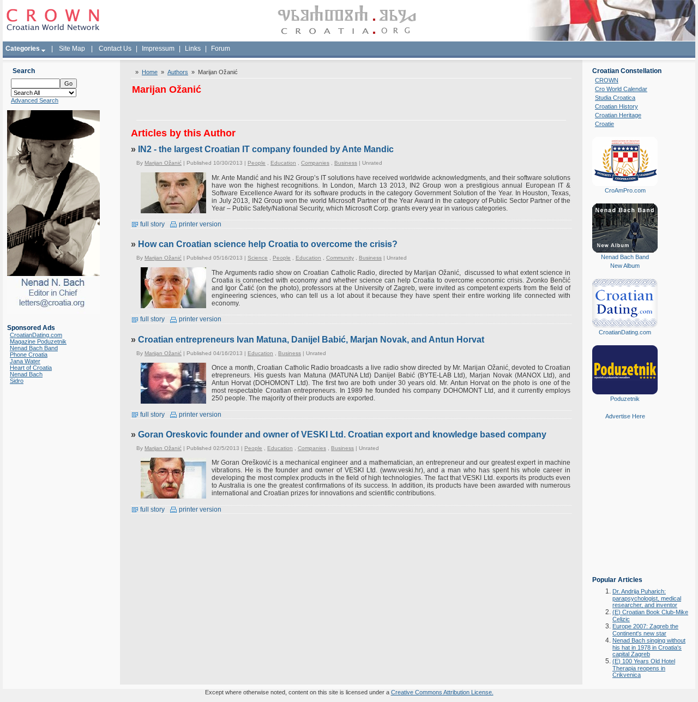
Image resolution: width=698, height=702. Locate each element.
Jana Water (25, 361)
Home (150, 72)
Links (193, 48)
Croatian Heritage (618, 115)
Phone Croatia (28, 354)
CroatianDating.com (36, 335)
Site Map (72, 48)
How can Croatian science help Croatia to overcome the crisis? (268, 244)
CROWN (606, 80)
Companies (315, 163)
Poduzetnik (625, 398)
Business (345, 163)
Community (340, 258)
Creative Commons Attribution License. (442, 692)
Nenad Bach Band (34, 348)
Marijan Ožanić (163, 163)
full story (152, 224)
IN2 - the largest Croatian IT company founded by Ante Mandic (266, 149)
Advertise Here (625, 416)
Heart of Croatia (31, 367)
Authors (177, 72)
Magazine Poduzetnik (38, 341)
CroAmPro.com (625, 190)
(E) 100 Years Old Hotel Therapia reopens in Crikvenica (643, 668)
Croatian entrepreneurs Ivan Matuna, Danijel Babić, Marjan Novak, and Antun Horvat (311, 339)
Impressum (158, 48)
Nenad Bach (26, 374)
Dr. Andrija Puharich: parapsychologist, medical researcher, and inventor (646, 598)
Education (283, 163)
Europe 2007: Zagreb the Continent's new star (645, 630)
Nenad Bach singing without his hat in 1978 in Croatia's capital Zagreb (648, 647)
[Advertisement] (625, 505)
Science (258, 258)
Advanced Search (34, 100)
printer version (199, 224)
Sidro (16, 380)
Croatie (604, 124)
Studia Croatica (615, 97)
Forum (220, 48)
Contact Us (115, 48)
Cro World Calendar (621, 89)
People (257, 163)
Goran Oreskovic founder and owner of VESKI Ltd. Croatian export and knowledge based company (342, 434)
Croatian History (616, 106)
